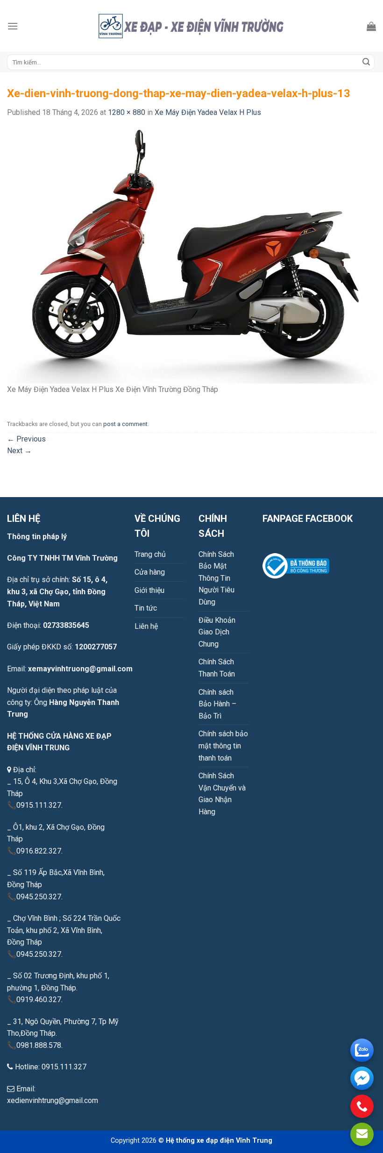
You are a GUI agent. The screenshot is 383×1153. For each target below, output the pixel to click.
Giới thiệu (149, 590)
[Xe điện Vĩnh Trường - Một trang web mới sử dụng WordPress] (191, 26)
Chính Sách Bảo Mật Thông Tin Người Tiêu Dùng (216, 578)
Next (19, 450)
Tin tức (146, 608)
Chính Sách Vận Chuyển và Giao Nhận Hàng (222, 793)
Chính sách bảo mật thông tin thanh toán (223, 745)
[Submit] (366, 62)
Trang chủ (150, 554)
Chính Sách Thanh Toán (217, 667)
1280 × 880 (126, 112)
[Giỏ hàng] (371, 26)
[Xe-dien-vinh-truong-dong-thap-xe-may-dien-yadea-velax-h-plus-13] (191, 256)
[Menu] (12, 25)
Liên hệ (146, 626)
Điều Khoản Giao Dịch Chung (217, 632)
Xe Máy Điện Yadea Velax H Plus (208, 112)
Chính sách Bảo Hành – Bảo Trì (217, 704)
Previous (26, 438)
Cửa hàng (150, 572)
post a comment (125, 423)
